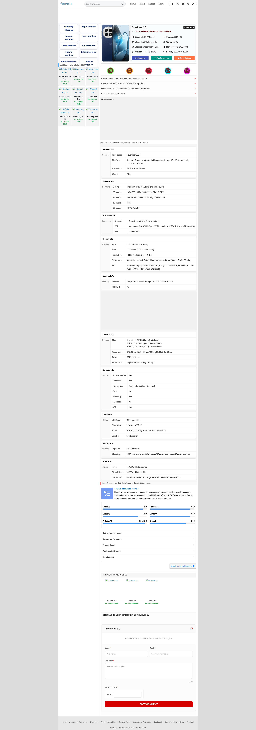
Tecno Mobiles (69, 45)
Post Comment (149, 704)
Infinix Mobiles (88, 51)
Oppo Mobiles (89, 36)
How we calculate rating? (126, 489)
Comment (109, 661)
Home (133, 4)
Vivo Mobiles (88, 45)
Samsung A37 (92, 117)
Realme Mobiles (69, 38)
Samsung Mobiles (68, 28)
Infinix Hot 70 (92, 77)
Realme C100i (65, 97)
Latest (151, 4)
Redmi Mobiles (68, 61)
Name (107, 648)
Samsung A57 (78, 117)
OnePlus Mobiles (89, 63)
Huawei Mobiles (69, 53)
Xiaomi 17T (92, 97)
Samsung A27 (78, 77)
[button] (115, 574)
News (161, 4)
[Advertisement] (128, 15)
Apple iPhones (89, 26)
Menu (142, 4)
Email (152, 648)
